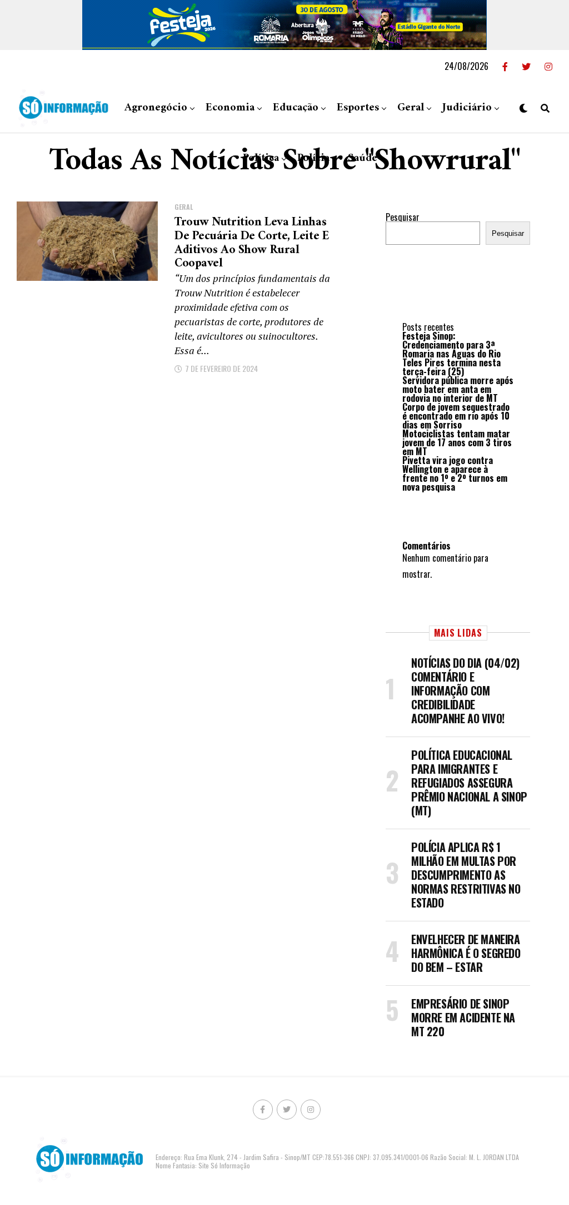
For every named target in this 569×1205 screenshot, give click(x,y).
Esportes (358, 108)
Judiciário (467, 108)
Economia (230, 108)
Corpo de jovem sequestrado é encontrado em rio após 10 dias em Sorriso (456, 415)
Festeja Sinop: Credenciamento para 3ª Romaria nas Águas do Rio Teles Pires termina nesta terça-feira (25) (451, 353)
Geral (410, 108)
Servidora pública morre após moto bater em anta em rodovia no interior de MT (457, 389)
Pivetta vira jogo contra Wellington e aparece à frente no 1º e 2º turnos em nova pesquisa (454, 473)
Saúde (362, 158)
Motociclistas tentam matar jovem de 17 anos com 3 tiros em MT (457, 442)
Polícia (313, 158)
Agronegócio (155, 108)
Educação (295, 108)
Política (261, 158)
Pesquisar (403, 217)
